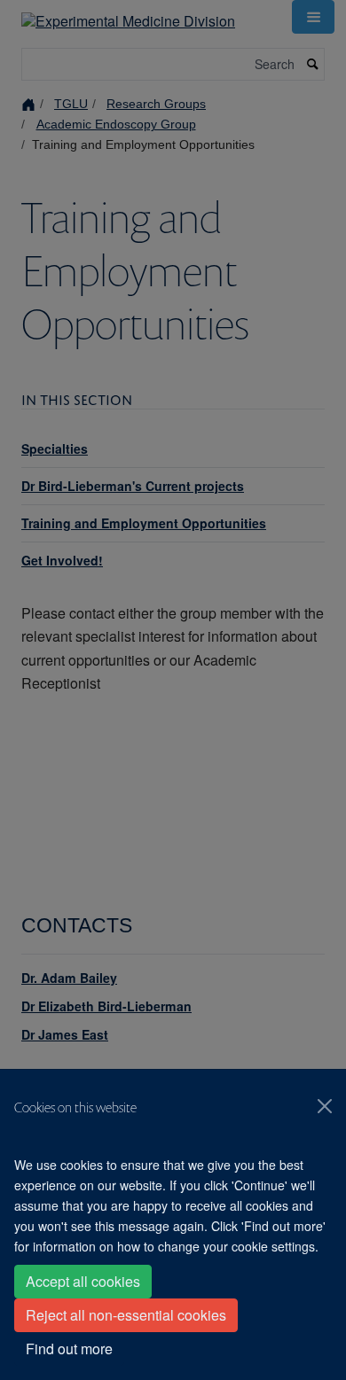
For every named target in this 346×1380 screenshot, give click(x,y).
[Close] (325, 1106)
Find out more (69, 1348)
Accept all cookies (83, 1281)
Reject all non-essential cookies (126, 1315)
